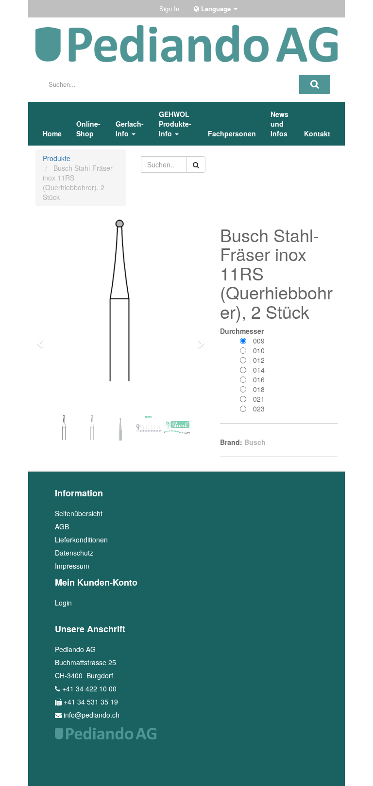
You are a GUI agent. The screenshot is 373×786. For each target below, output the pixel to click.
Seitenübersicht (78, 513)
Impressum (72, 566)
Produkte (56, 158)
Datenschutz (74, 552)
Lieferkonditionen (81, 539)
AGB (62, 526)
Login (63, 602)
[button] (43, 339)
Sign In (169, 8)
